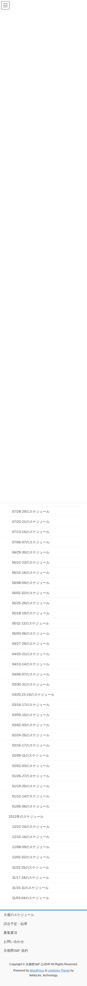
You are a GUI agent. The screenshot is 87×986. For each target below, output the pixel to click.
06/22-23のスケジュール (31, 562)
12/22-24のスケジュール (31, 827)
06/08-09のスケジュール (31, 583)
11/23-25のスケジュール (30, 867)
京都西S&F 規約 (16, 950)
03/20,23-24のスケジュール (33, 694)
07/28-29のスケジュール (31, 511)
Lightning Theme (59, 970)
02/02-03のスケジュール (31, 766)
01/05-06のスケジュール (31, 806)
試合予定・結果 (15, 924)
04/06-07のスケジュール (31, 674)
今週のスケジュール (19, 915)
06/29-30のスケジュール (31, 552)
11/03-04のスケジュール (30, 898)
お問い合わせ (14, 941)
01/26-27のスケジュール (31, 776)
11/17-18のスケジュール (30, 878)
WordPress (37, 970)
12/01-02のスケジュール (31, 857)
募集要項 (10, 933)
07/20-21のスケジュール (31, 522)
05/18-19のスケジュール (31, 613)
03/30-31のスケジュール (31, 684)
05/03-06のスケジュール (31, 633)
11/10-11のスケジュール (30, 888)
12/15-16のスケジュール (31, 837)
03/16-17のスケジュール (31, 705)
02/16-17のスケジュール (31, 745)
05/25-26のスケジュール (31, 603)
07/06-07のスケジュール (31, 542)
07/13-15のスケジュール (31, 532)
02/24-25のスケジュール (31, 735)
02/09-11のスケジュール (30, 755)
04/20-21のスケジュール (31, 654)
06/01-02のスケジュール (31, 593)
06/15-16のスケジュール (31, 573)
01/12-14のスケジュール (31, 796)
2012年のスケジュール (26, 816)
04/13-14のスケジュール (31, 664)
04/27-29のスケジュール (31, 644)
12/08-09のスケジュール (31, 847)
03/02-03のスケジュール (31, 725)
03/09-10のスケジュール (31, 715)
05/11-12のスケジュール (30, 623)
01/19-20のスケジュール (31, 786)
